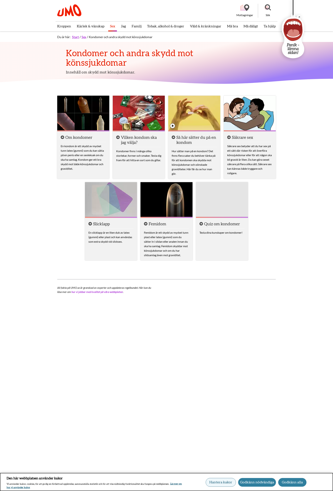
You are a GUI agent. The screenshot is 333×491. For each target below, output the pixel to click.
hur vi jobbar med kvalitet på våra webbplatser (97, 291)
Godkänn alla (292, 482)
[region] (166, 482)
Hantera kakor (220, 482)
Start (75, 37)
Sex (84, 37)
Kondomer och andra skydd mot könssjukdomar (120, 37)
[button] (268, 11)
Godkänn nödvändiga (257, 482)
